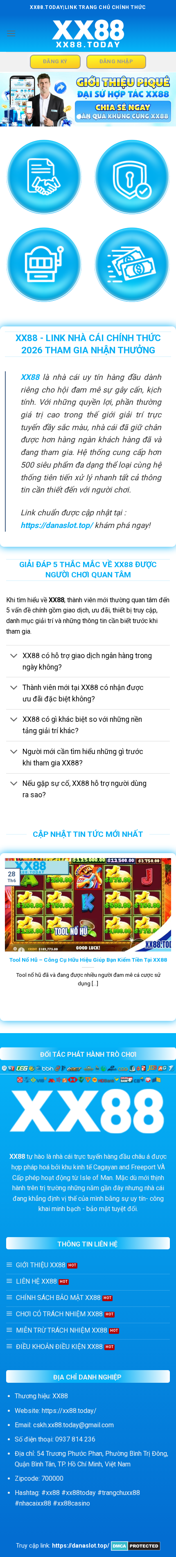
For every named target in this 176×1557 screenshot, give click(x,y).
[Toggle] (14, 656)
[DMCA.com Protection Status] (135, 1545)
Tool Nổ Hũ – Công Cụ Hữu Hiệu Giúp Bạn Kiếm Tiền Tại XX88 (88, 959)
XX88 (29, 377)
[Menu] (11, 33)
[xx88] (88, 34)
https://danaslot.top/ (56, 525)
